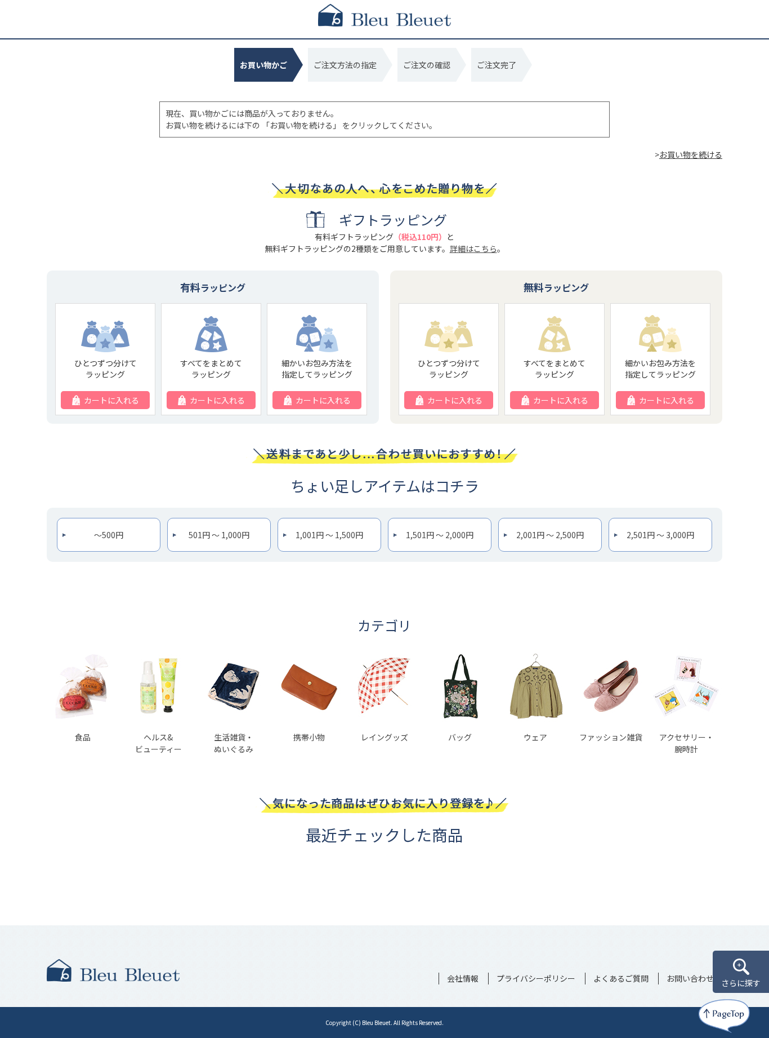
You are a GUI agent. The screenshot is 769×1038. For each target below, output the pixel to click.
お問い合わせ (690, 978)
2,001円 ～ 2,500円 (550, 534)
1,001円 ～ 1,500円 (329, 534)
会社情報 (463, 978)
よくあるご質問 (621, 978)
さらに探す (741, 982)
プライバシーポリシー (536, 978)
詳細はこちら (473, 248)
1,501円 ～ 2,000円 (439, 534)
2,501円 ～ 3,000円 (660, 534)
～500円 (108, 534)
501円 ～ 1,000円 (219, 534)
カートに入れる (111, 400)
